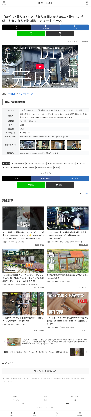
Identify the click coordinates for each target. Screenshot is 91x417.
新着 (45, 397)
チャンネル (82, 164)
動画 (32, 167)
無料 (57, 167)
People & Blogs (19, 164)
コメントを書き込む (45, 371)
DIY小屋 (7, 164)
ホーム (15, 397)
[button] (60, 33)
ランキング (75, 397)
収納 (45, 400)
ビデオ (6, 167)
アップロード (41, 164)
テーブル (15, 400)
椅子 (67, 403)
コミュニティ (70, 164)
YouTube (12, 94)
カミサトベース (25, 94)
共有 (26, 167)
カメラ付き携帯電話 (56, 164)
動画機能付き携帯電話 (45, 167)
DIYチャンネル (45, 3)
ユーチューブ (16, 167)
